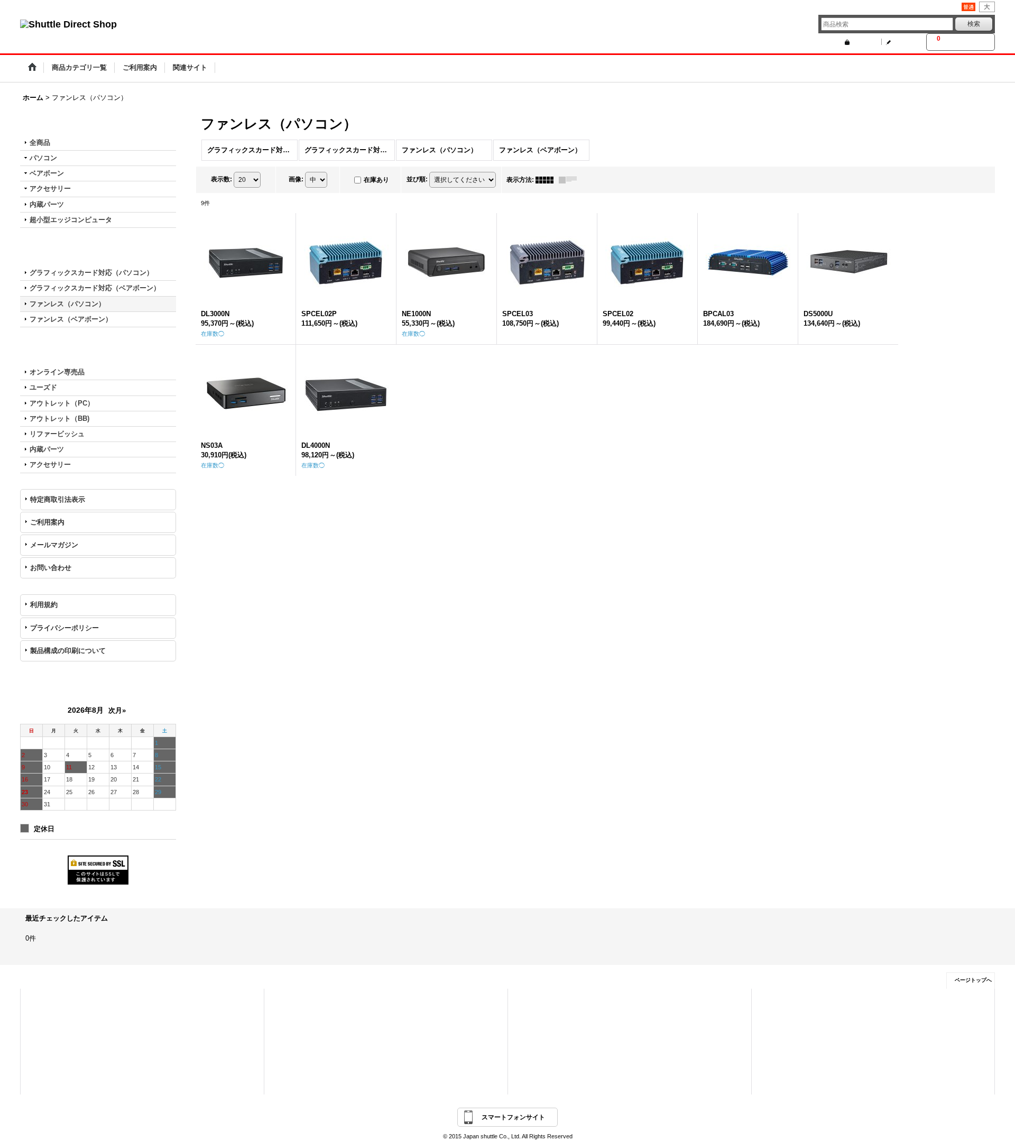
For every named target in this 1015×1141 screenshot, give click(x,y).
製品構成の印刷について (68, 651)
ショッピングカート (60, 1031)
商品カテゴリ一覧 (301, 1001)
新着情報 (533, 1001)
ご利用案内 (47, 522)
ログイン (862, 42)
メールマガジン (54, 545)
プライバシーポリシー (64, 628)
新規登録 (904, 42)
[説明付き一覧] (570, 179)
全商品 (40, 142)
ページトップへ (973, 980)
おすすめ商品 (295, 1031)
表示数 (221, 179)
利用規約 (44, 605)
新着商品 (289, 1016)
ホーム (42, 1001)
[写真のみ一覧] (547, 179)
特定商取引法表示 (57, 499)
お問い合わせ (50, 568)
